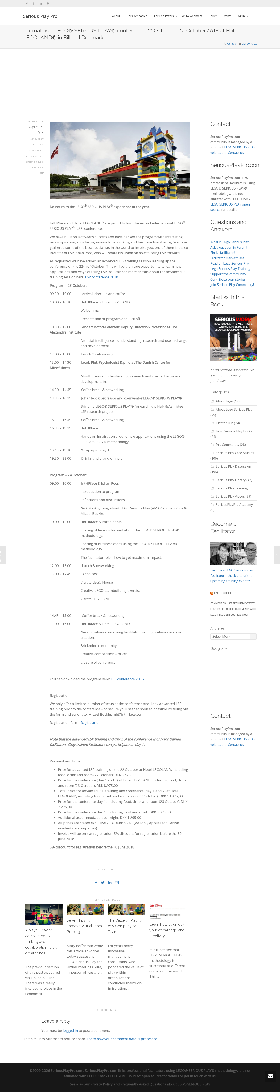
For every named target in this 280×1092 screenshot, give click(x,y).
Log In (241, 16)
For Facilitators (164, 16)
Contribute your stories (228, 279)
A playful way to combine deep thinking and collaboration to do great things (41, 941)
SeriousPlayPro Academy (234, 504)
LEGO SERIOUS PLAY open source (135, 1076)
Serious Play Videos (230, 496)
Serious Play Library (231, 480)
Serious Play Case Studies (235, 453)
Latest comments (225, 593)
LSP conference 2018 (101, 277)
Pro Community (227, 444)
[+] (44, 914)
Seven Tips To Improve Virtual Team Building (84, 926)
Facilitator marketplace (227, 258)
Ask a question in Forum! (228, 247)
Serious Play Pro (40, 16)
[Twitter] (26, 3)
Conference (29, 156)
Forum (213, 16)
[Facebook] (33, 3)
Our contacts (249, 43)
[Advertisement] (140, 79)
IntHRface (37, 167)
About (116, 16)
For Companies (137, 16)
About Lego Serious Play (234, 409)
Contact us (236, 152)
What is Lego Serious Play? (230, 242)
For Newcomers (192, 16)
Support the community (228, 274)
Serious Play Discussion (233, 466)
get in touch (193, 1076)
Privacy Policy (101, 1084)
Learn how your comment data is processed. (122, 1038)
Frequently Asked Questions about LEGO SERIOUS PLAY (165, 1084)
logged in (70, 1030)
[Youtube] (47, 3)
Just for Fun (224, 423)
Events (227, 16)
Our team (232, 43)
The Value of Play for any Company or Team (125, 926)
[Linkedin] (40, 3)
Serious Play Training (232, 488)
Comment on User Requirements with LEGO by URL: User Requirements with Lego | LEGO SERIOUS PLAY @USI (233, 609)
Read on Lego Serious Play (230, 263)
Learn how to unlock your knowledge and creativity (166, 930)
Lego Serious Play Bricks (234, 431)
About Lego (224, 401)
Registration (90, 722)
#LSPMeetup (36, 150)
